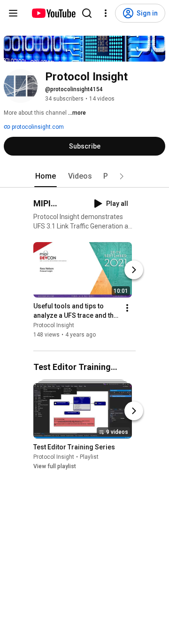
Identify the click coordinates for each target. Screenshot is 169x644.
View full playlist (54, 466)
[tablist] (84, 176)
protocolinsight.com (37, 127)
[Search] (86, 13)
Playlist (89, 457)
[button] (121, 176)
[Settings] (105, 13)
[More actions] (127, 308)
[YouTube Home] (53, 13)
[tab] (45, 176)
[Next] (133, 270)
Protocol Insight (53, 325)
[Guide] (13, 13)
